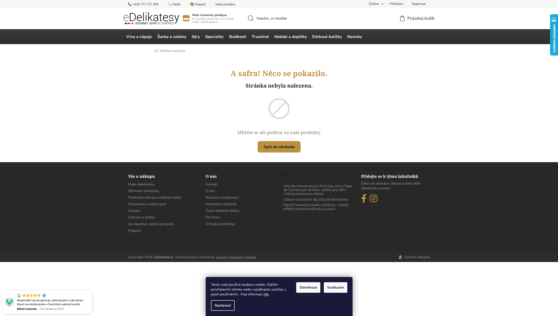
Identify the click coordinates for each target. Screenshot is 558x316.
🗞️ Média (174, 4)
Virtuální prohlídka (220, 224)
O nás (210, 191)
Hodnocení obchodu (221, 204)
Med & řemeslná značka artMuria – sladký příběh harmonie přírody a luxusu (316, 207)
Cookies (134, 210)
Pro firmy (213, 217)
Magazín (134, 230)
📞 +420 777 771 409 (143, 4)
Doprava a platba (141, 217)
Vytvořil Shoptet (417, 257)
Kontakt (212, 184)
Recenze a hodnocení (222, 197)
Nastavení (223, 305)
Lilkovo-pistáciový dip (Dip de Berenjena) (315, 200)
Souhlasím (335, 287)
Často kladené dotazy (222, 210)
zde (266, 294)
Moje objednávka (141, 184)
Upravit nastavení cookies (236, 257)
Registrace (419, 4)
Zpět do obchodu (279, 146)
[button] (91, 290)
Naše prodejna (225, 4)
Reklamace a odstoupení (147, 204)
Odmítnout (308, 287)
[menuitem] (139, 36)
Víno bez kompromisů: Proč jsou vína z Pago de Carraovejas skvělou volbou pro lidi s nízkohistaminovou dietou (317, 190)
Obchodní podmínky (143, 191)
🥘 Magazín (198, 4)
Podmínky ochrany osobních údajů (154, 197)
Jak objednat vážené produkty (151, 224)
